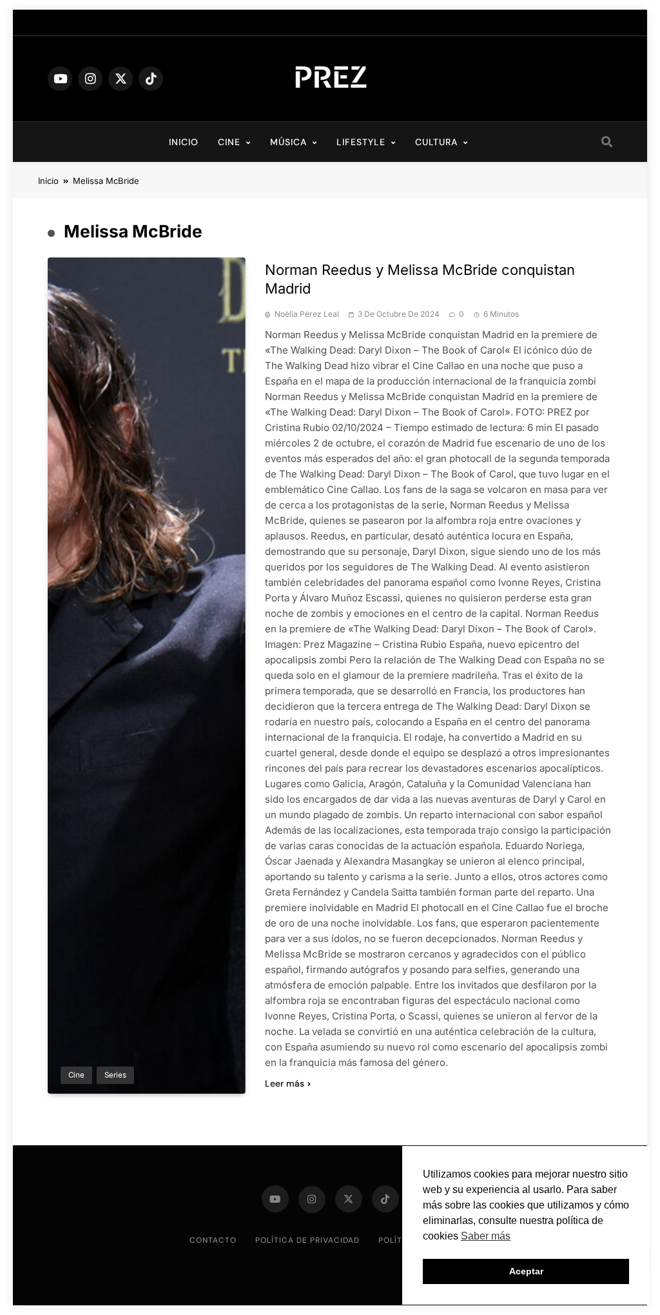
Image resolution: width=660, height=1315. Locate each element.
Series (115, 1074)
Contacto (213, 1240)
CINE (229, 142)
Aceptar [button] (526, 1271)
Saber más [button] (485, 1235)
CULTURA (436, 142)
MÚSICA (288, 142)
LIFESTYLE (360, 142)
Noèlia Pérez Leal (307, 314)
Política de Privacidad (307, 1240)
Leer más (284, 1083)
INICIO (184, 142)
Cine (76, 1074)
